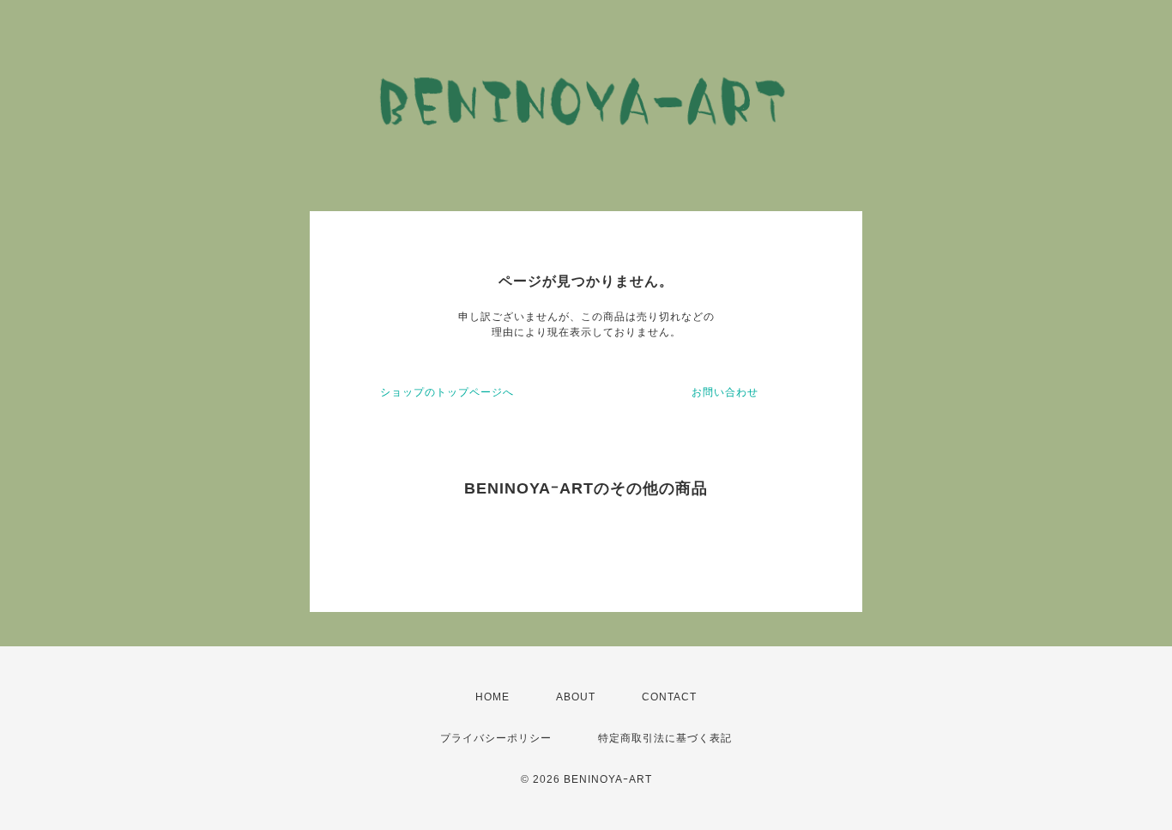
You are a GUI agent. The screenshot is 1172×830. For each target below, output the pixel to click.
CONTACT (669, 697)
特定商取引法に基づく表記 (665, 738)
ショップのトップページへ (447, 392)
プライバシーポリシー (496, 738)
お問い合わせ (725, 392)
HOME (492, 697)
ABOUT (575, 697)
